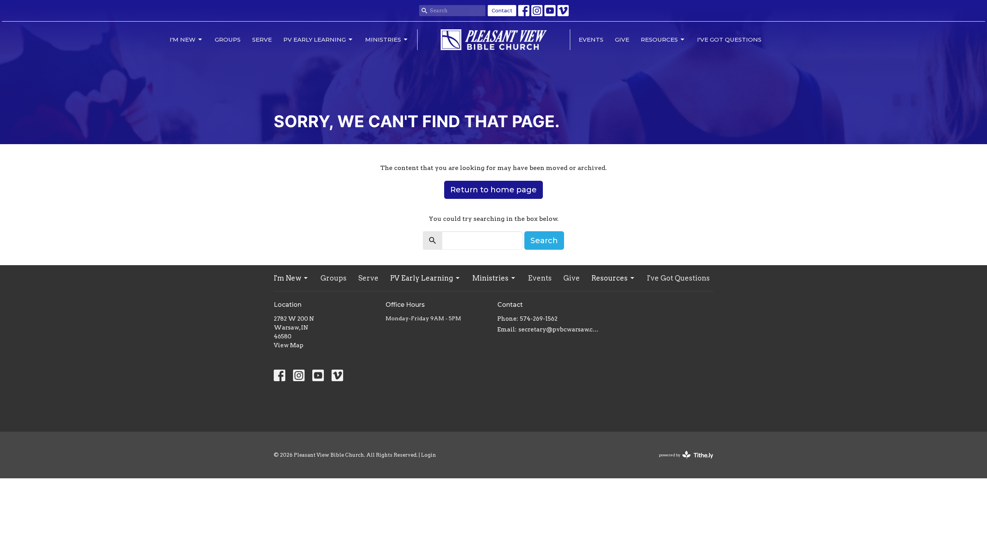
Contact (502, 10)
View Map (288, 345)
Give (622, 39)
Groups (228, 39)
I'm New (182, 39)
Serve (262, 39)
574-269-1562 (539, 318)
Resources (659, 39)
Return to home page (493, 189)
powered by (682, 461)
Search (544, 240)
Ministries (383, 39)
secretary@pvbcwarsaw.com (560, 329)
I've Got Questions (729, 39)
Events (591, 39)
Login (428, 455)
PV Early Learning (314, 39)
